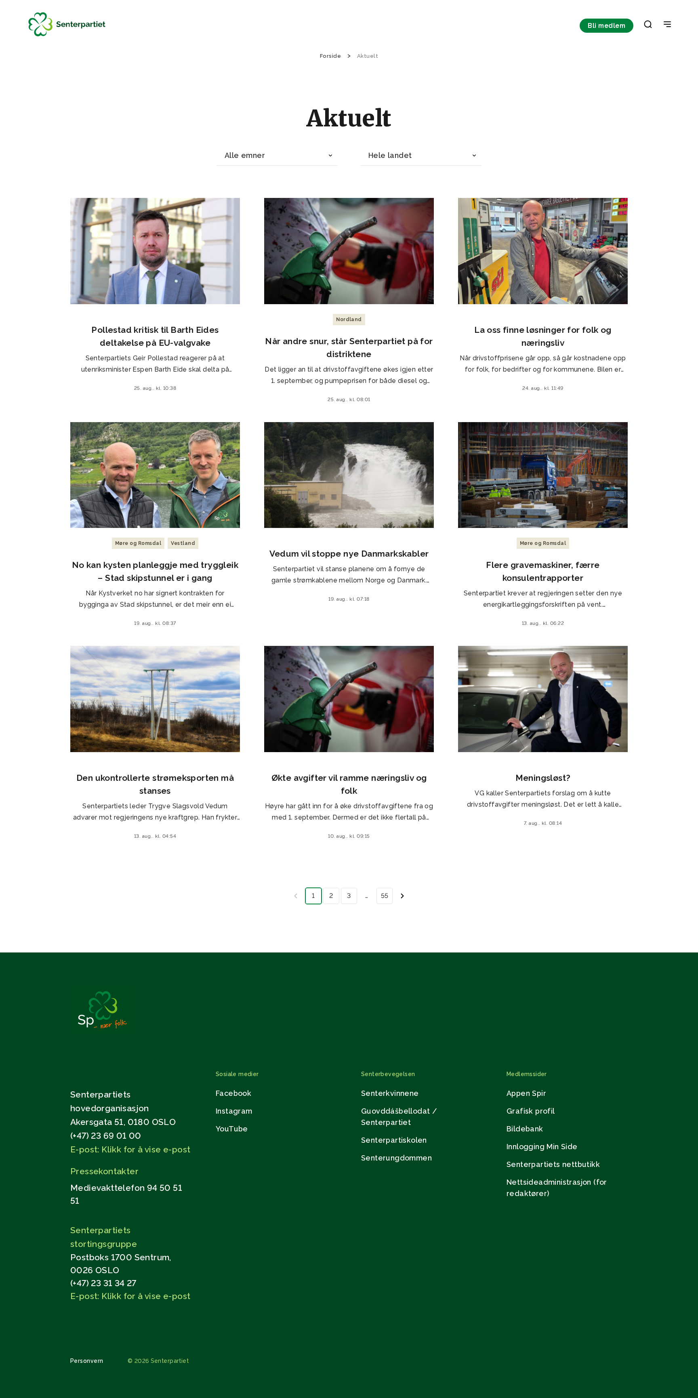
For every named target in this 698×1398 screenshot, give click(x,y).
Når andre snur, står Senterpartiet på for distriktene (349, 347)
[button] (648, 25)
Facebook (233, 1093)
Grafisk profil (531, 1111)
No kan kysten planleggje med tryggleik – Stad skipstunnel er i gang (155, 571)
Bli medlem (606, 25)
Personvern (86, 1361)
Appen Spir (526, 1093)
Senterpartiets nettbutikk (553, 1164)
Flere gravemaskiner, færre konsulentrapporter (542, 571)
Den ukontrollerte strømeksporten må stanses (155, 784)
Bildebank (525, 1129)
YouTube (232, 1129)
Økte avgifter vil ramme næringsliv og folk (349, 784)
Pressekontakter (104, 1171)
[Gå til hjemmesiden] (102, 1032)
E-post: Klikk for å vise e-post (130, 1149)
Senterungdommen (396, 1158)
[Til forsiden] (67, 36)
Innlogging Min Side (542, 1146)
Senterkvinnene (390, 1093)
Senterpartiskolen (394, 1140)
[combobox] (277, 156)
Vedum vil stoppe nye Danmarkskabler (349, 554)
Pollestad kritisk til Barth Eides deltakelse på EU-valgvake (155, 336)
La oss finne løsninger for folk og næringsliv (543, 336)
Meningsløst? (543, 778)
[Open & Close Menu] (667, 25)
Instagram (234, 1111)
